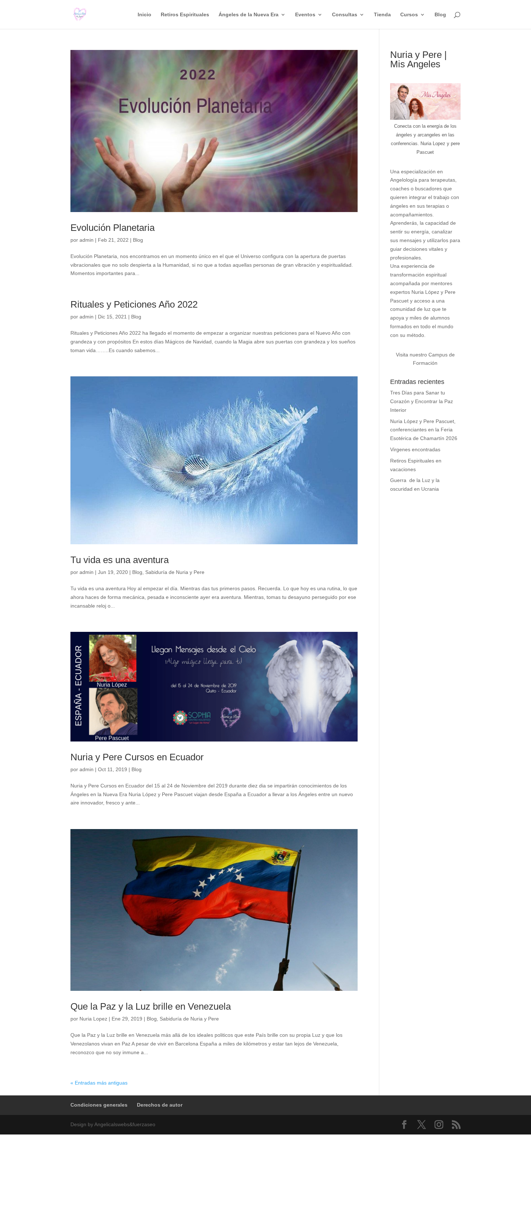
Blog (440, 14)
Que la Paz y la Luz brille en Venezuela (150, 1006)
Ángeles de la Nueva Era (249, 14)
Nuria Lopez (93, 1019)
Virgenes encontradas (415, 449)
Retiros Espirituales (185, 14)
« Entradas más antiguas (99, 1083)
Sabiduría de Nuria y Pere (174, 572)
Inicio (144, 14)
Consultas (344, 14)
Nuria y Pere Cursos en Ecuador (137, 757)
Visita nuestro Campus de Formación (425, 359)
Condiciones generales (99, 1105)
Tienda (382, 14)
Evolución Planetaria (112, 227)
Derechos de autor (159, 1105)
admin (86, 240)
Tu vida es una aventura (119, 559)
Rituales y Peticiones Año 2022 (134, 304)
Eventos (305, 14)
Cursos (409, 14)
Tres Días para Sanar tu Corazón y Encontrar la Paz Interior (421, 401)
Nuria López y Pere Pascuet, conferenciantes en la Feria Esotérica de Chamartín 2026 (423, 429)
